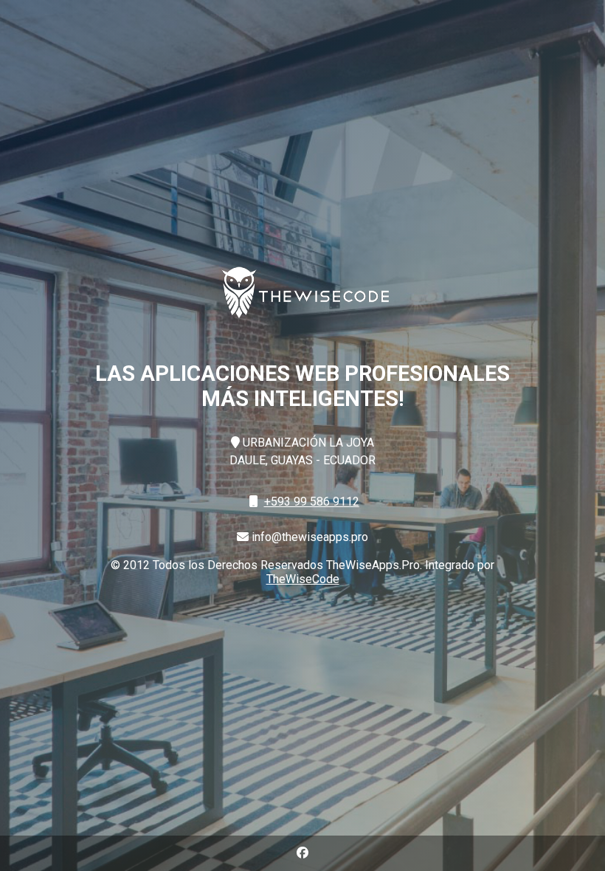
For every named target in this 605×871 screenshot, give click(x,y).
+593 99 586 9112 (311, 502)
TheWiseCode (302, 579)
